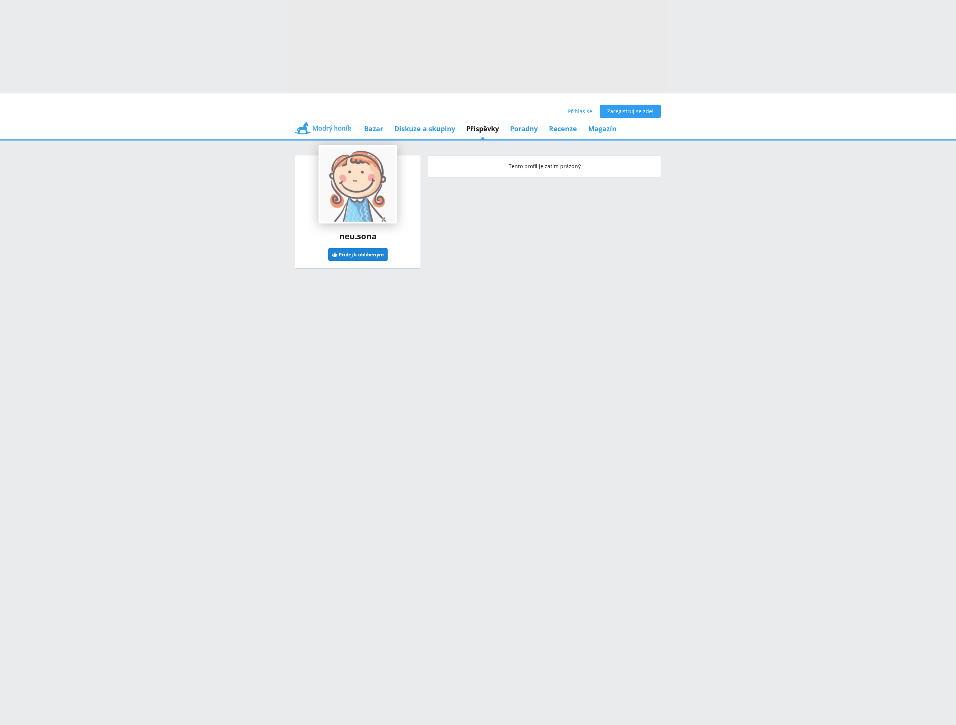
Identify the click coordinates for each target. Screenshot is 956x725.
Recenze (563, 128)
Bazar (373, 128)
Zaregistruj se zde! (630, 111)
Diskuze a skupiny (424, 128)
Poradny (524, 128)
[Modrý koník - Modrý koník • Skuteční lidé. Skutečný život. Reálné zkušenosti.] (323, 130)
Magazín (602, 128)
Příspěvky (482, 128)
